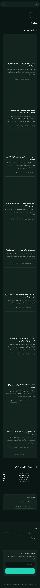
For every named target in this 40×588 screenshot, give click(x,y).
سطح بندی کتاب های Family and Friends (20, 250)
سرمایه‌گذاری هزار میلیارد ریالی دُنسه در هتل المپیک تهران (20, 64)
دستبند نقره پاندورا (28, 502)
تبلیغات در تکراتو (32, 533)
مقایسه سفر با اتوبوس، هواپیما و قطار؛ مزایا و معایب (20, 158)
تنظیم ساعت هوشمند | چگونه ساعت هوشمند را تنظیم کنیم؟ (23, 111)
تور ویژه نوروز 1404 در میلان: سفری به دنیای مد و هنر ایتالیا (20, 204)
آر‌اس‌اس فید (33, 538)
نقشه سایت (8, 533)
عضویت (20, 571)
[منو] (37, 4)
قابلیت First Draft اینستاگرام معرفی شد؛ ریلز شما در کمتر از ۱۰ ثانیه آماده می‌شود (23, 478)
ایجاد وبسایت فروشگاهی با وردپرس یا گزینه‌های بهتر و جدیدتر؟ (22, 339)
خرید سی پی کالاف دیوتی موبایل (24, 507)
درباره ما (23, 533)
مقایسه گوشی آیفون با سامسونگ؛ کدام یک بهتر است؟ (21, 432)
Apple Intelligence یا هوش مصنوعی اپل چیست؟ (21, 386)
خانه (36, 12)
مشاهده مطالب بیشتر (20, 455)
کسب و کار (15, 79)
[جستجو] (3, 4)
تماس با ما (16, 533)
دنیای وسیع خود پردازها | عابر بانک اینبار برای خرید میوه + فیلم (20, 295)
